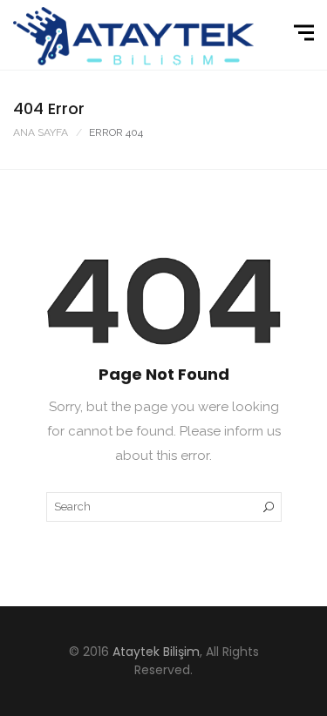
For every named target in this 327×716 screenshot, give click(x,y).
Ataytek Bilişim (156, 651)
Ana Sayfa (40, 132)
